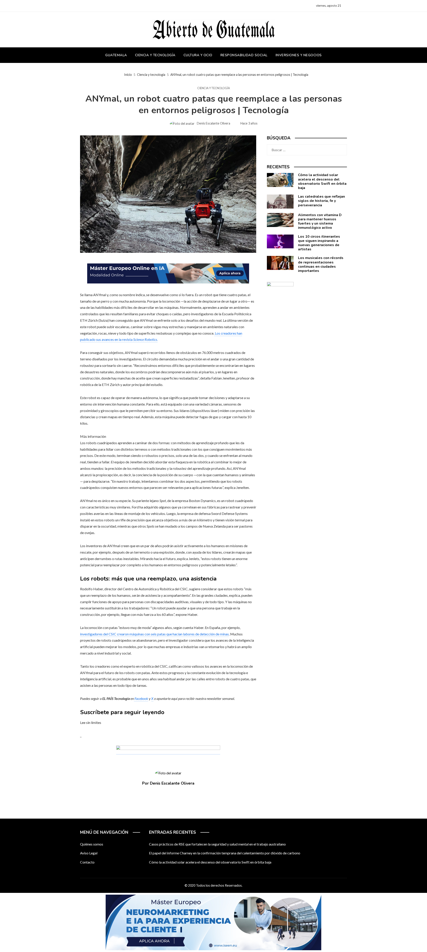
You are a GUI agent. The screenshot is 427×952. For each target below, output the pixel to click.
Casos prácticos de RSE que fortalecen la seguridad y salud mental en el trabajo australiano (217, 844)
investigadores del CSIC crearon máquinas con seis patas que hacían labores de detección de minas (154, 634)
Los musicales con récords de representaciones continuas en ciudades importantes (320, 264)
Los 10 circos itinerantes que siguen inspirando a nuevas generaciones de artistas (319, 243)
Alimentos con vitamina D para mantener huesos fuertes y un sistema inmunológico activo (320, 221)
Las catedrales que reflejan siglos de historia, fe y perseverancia (321, 200)
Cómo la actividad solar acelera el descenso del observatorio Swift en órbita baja (322, 181)
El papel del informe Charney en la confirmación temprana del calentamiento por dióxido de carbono (224, 853)
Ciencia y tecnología (213, 88)
